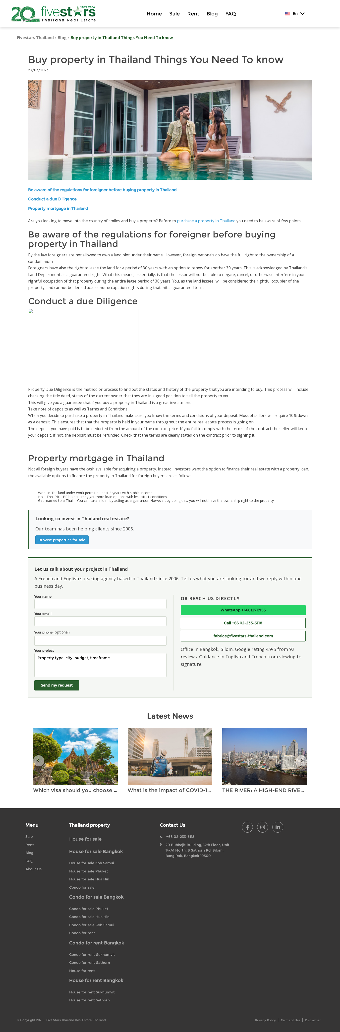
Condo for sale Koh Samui (91, 925)
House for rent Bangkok (96, 980)
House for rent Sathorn (89, 1000)
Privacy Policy (265, 1020)
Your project (44, 650)
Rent (193, 14)
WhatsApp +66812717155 (243, 610)
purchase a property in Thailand (206, 221)
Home (154, 14)
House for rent (82, 971)
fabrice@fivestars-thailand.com (243, 635)
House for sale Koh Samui (91, 863)
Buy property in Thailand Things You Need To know (122, 37)
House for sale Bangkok (96, 851)
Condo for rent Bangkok (96, 943)
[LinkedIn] (277, 827)
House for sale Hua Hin (89, 879)
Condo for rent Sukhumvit (92, 954)
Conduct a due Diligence (52, 199)
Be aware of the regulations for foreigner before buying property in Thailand (102, 189)
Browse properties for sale (62, 540)
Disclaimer (313, 1020)
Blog (212, 14)
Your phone (52, 632)
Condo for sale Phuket (88, 909)
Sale (174, 14)
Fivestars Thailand (35, 37)
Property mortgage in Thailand (58, 208)
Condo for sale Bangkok (96, 897)
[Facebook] (247, 827)
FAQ (230, 14)
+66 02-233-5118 (180, 836)
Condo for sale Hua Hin (89, 917)
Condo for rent (82, 933)
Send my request (57, 685)
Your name (43, 596)
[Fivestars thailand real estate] (56, 13)
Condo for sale (82, 887)
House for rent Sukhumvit (92, 992)
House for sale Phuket (88, 871)
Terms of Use (290, 1020)
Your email (43, 613)
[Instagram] (262, 827)
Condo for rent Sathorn (89, 962)
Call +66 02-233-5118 (243, 623)
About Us (33, 869)
